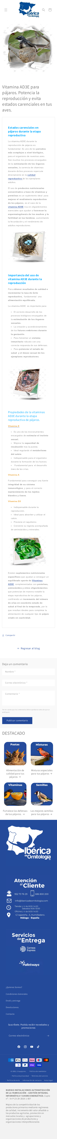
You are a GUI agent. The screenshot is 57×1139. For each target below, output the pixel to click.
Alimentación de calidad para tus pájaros (15, 773)
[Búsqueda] (43, 10)
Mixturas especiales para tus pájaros (42, 772)
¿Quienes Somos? (14, 987)
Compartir (10, 635)
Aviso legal (48, 1080)
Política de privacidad (20, 1076)
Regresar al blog (30, 648)
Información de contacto (32, 1080)
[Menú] (6, 10)
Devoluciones (12, 1007)
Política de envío (13, 1080)
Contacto (10, 1014)
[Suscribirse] (48, 1035)
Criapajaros (21, 1071)
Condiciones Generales (17, 994)
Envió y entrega (13, 1000)
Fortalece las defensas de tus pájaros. (15, 812)
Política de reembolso (38, 1071)
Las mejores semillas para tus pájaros (42, 812)
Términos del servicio (40, 1076)
